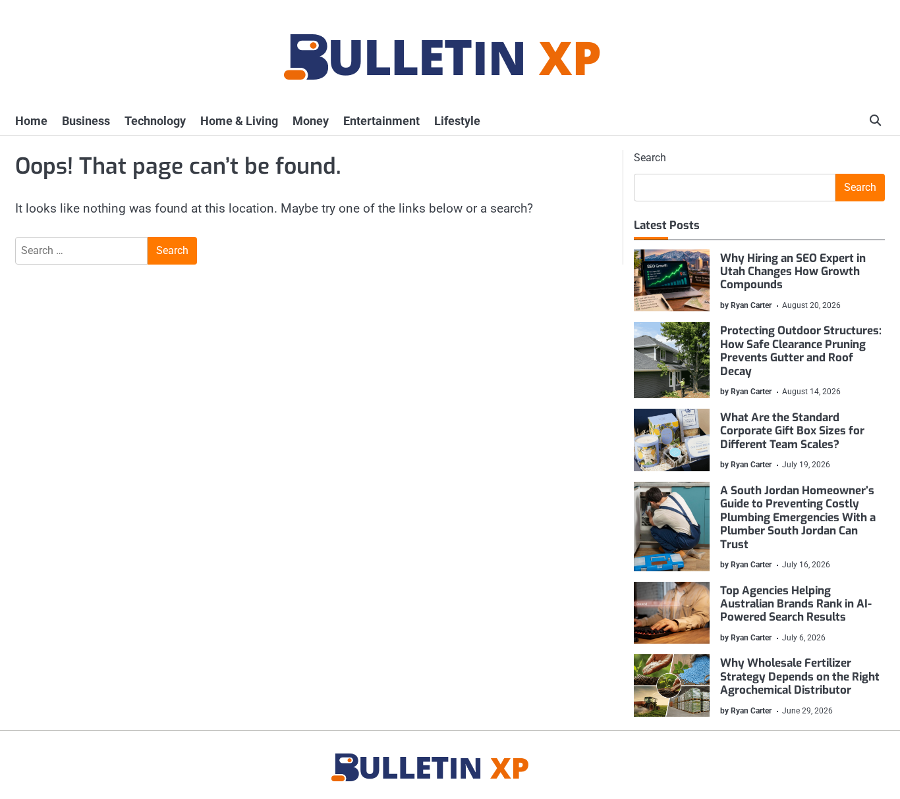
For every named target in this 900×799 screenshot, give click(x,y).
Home (31, 121)
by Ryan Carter (746, 305)
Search (650, 157)
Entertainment (381, 121)
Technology (155, 121)
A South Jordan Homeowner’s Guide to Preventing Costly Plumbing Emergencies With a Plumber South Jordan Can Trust (798, 517)
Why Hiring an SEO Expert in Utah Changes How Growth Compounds (793, 272)
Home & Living (239, 121)
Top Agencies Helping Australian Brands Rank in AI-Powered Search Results (796, 604)
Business (86, 121)
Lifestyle (457, 121)
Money (311, 121)
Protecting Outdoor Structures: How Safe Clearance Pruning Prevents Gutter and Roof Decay (801, 350)
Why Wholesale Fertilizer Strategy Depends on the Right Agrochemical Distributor (800, 677)
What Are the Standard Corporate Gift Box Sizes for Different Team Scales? (792, 431)
